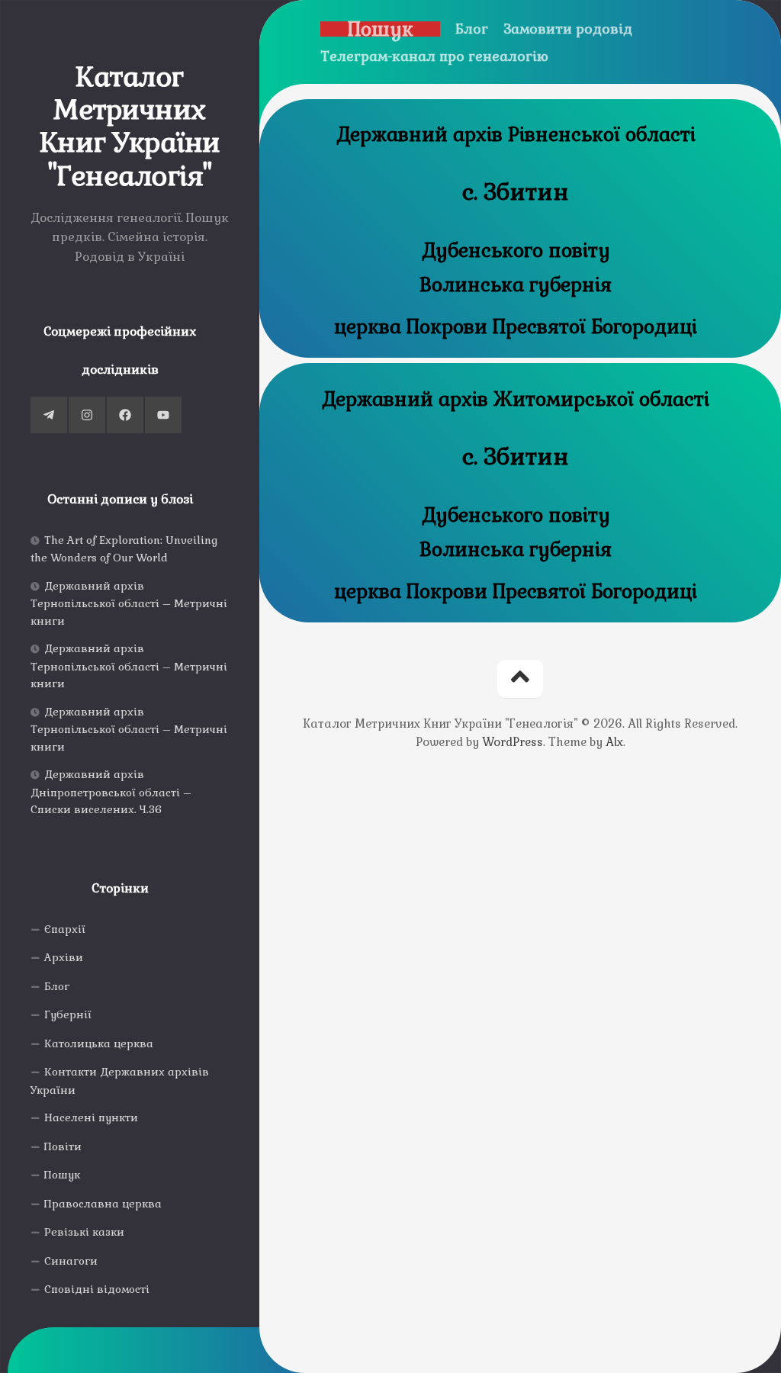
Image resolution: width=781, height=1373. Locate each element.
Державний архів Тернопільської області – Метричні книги (129, 603)
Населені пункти (91, 1117)
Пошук (62, 1175)
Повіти (63, 1146)
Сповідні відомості (96, 1289)
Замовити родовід (567, 29)
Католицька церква (98, 1043)
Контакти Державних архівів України (120, 1081)
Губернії (68, 1014)
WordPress (512, 742)
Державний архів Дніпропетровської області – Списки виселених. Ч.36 (111, 791)
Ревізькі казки (84, 1232)
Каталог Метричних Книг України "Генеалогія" (130, 127)
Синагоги (71, 1261)
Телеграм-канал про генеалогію (434, 56)
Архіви (63, 957)
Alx (614, 742)
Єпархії (64, 929)
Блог (56, 986)
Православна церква (103, 1204)
